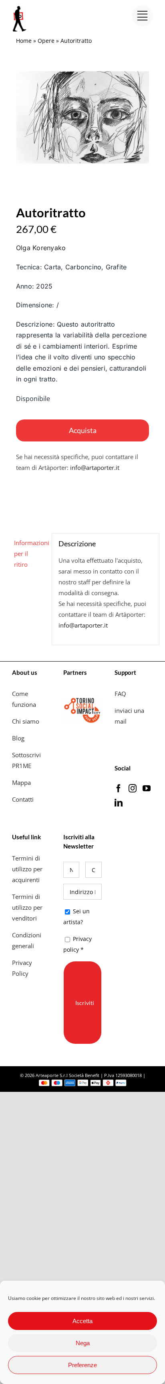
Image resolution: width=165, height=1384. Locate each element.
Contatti (23, 799)
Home (24, 40)
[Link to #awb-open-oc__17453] (142, 15)
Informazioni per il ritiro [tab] (30, 553)
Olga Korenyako (41, 248)
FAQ (120, 694)
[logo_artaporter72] (20, 7)
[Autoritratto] (82, 117)
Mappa (21, 782)
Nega (83, 1343)
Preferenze (82, 1365)
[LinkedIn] (119, 803)
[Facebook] (119, 788)
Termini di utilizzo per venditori (27, 907)
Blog (18, 738)
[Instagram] (133, 788)
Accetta (82, 1321)
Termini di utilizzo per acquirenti (27, 869)
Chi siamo (26, 721)
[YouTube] (147, 788)
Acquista (83, 430)
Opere (46, 40)
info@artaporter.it (94, 467)
